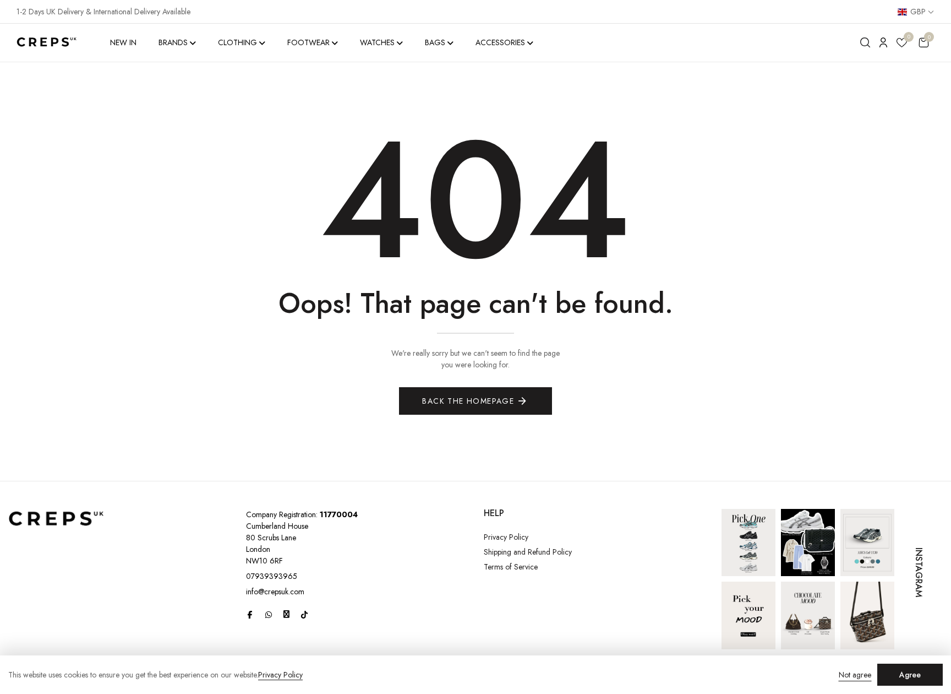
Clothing (237, 42)
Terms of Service (511, 566)
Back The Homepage (468, 400)
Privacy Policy (506, 537)
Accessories (500, 42)
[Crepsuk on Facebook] (250, 614)
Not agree (855, 674)
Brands (173, 42)
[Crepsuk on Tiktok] (304, 614)
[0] (902, 44)
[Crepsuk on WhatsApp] (268, 614)
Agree (910, 674)
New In (123, 42)
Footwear (308, 42)
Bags (435, 42)
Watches (377, 42)
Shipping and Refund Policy (528, 551)
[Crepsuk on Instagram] (286, 614)
